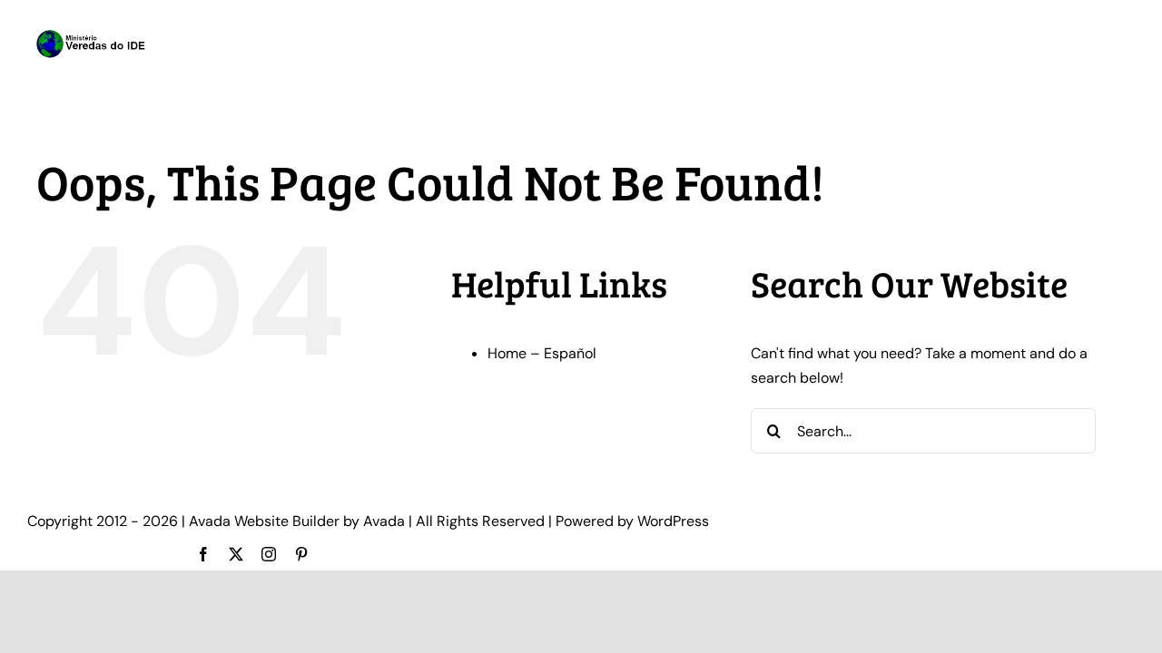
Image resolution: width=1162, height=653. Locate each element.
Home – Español (541, 353)
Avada (384, 521)
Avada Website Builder (264, 521)
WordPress (673, 521)
